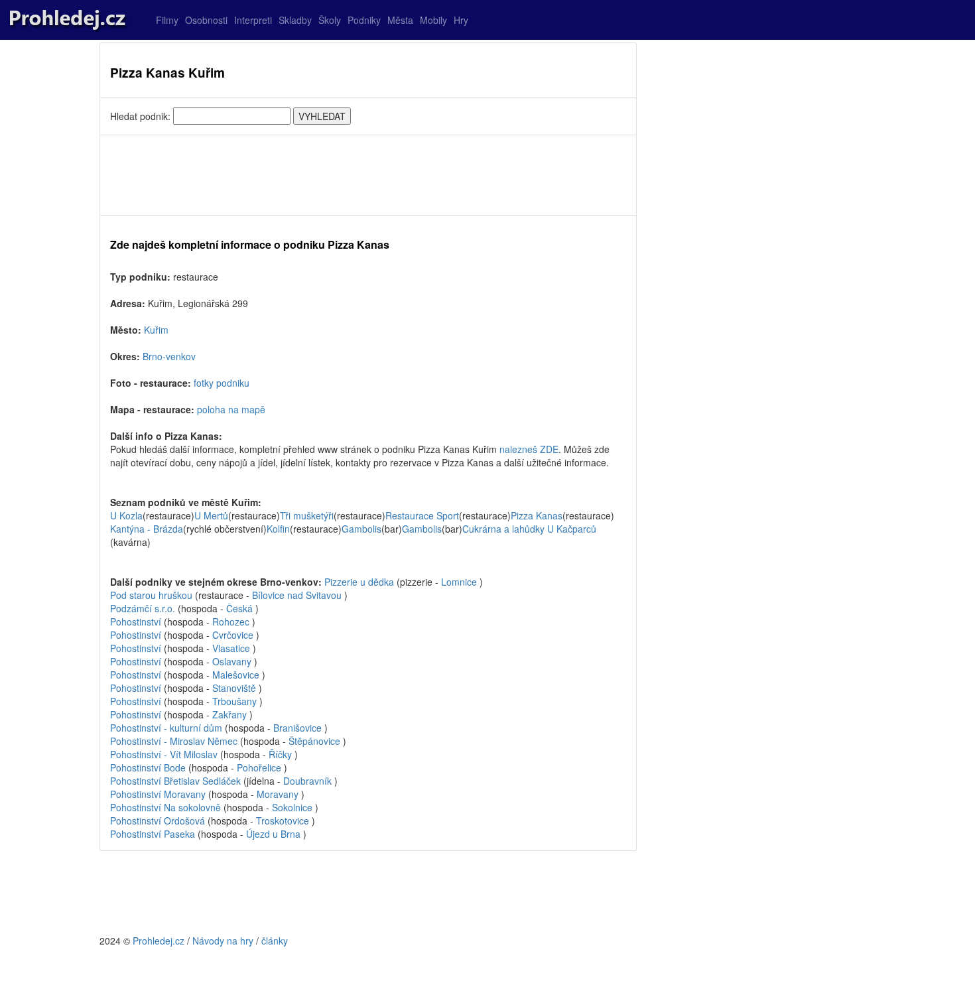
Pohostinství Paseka (152, 833)
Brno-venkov (169, 356)
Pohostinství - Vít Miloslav (164, 754)
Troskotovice (282, 820)
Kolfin (278, 528)
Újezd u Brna (273, 833)
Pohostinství (135, 621)
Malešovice (235, 674)
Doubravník (307, 780)
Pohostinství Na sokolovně (165, 807)
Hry (461, 20)
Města (400, 20)
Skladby (295, 20)
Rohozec (230, 621)
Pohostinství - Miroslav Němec (173, 741)
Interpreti (253, 20)
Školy (329, 20)
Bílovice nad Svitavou (297, 595)
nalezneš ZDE (528, 449)
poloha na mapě (231, 409)
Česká (239, 608)
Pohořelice (259, 767)
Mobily (433, 20)
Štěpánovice (314, 741)
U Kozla (126, 515)
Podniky (364, 20)
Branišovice (297, 727)
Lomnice (459, 581)
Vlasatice (231, 648)
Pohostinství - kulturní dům (166, 727)
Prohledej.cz (158, 940)
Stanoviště (234, 687)
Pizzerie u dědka (359, 581)
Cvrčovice (232, 634)
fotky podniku (221, 382)
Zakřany (229, 714)
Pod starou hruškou (151, 595)
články (274, 940)
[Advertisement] (368, 175)
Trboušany (234, 701)
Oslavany (231, 661)
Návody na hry (222, 940)
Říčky (280, 754)
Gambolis (361, 528)
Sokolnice (292, 807)
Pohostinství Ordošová (157, 820)
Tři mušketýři (307, 515)
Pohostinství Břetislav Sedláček (175, 780)
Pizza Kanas (536, 515)
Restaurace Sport (422, 515)
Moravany (277, 794)
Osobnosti (206, 20)
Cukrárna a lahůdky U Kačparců (529, 528)
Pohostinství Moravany (158, 794)
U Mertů (211, 515)
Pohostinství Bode (148, 767)
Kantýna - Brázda (146, 528)
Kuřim (156, 329)
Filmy (167, 20)
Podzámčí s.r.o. (142, 608)
